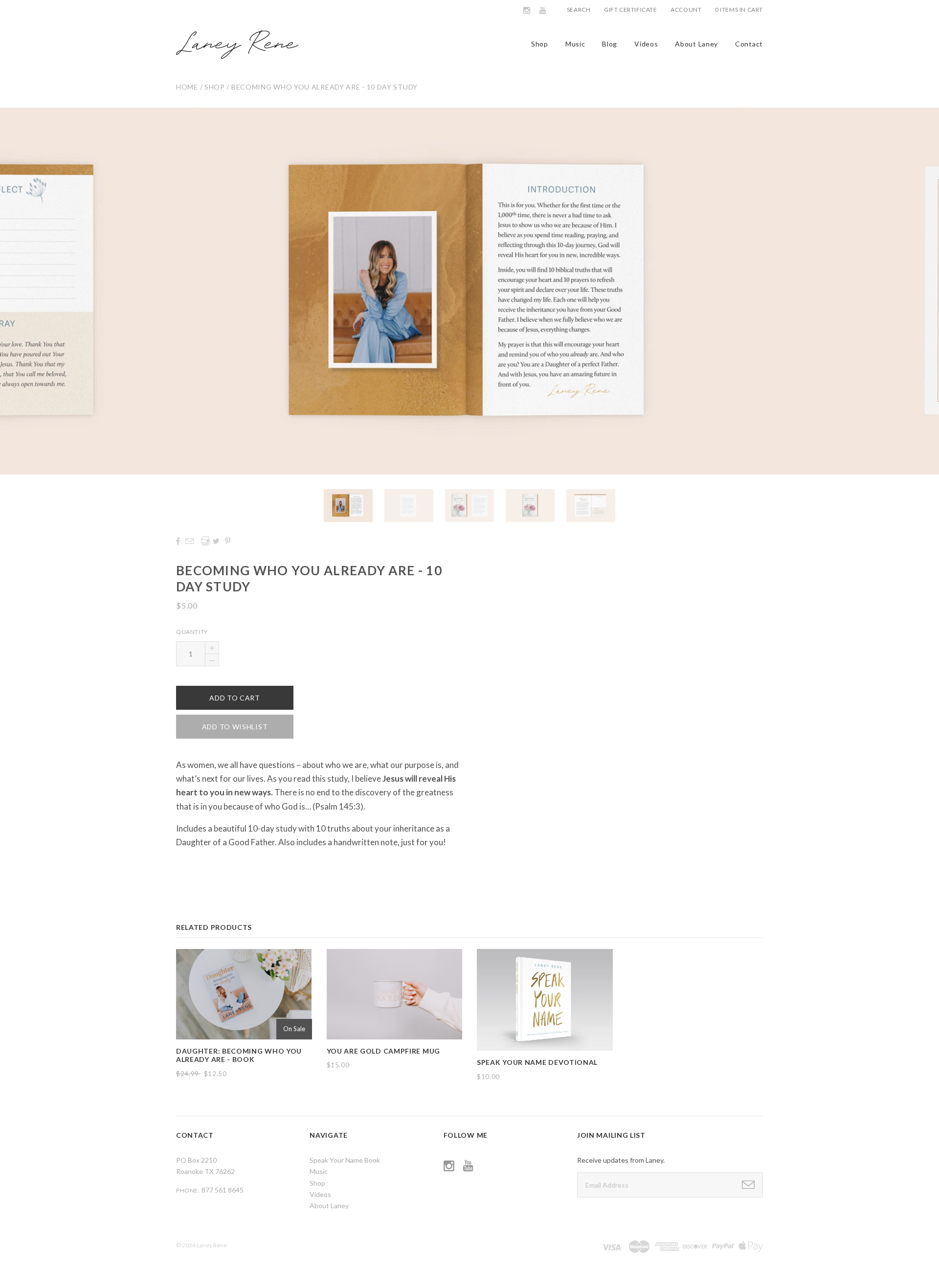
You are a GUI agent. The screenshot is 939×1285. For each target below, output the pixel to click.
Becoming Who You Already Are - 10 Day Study (324, 87)
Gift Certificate (631, 9)
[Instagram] (527, 10)
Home (187, 87)
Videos (646, 44)
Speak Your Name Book (345, 1160)
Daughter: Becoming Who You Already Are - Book (239, 1055)
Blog (609, 44)
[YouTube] (542, 10)
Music (575, 44)
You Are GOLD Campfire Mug (384, 1051)
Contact (749, 44)
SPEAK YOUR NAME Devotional (537, 1062)
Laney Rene (212, 1245)
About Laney (696, 44)
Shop (539, 44)
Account (686, 9)
